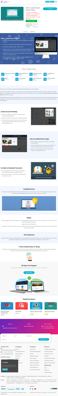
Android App (32, 349)
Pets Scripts (27, 379)
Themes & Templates (34, 360)
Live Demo (50, 8)
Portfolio (17, 358)
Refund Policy (32, 392)
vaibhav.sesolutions (30, 326)
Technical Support (48, 372)
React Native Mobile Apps (35, 351)
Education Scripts (26, 381)
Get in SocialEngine (31, 21)
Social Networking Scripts (36, 381)
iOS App (31, 353)
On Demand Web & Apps (35, 369)
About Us (17, 349)
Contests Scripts (52, 381)
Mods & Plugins (33, 358)
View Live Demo (29, 272)
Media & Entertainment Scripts (16, 381)
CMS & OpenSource (34, 367)
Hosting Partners (19, 362)
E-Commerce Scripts (49, 379)
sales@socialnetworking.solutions (10, 328)
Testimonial (17, 356)
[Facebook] (30, 389)
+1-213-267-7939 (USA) (48, 326)
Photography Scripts (20, 383)
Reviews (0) (32, 31)
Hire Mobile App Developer (49, 349)
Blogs (45, 367)
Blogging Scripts (40, 379)
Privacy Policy (38, 392)
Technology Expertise (19, 351)
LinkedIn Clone (14, 379)
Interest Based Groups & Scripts (31, 383)
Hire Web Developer (48, 351)
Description (25, 31)
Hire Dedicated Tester (49, 360)
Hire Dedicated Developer (49, 358)
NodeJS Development (34, 365)
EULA (55, 392)
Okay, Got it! (5, 369)
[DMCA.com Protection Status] (53, 388)
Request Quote (43, 339)
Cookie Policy (44, 392)
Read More (15, 366)
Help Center (46, 370)
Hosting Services (19, 353)
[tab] (25, 31)
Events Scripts (45, 381)
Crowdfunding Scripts (11, 383)
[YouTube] (35, 389)
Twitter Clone (20, 379)
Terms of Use (50, 392)
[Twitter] (32, 389)
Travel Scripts (33, 379)
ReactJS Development (34, 362)
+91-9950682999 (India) (48, 328)
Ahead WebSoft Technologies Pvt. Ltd (18, 392)
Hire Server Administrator (49, 362)
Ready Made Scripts (34, 356)
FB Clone (8, 379)
